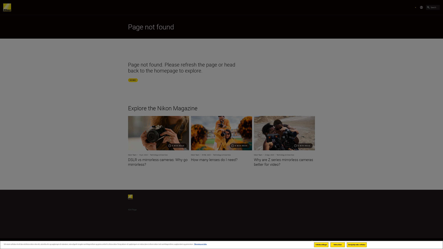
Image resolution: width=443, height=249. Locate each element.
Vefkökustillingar (321, 245)
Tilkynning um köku (200, 244)
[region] (221, 245)
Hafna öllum (338, 245)
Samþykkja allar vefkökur (356, 245)
